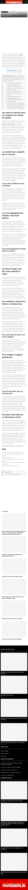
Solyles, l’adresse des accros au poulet (12, 618)
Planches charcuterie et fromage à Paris (12, 576)
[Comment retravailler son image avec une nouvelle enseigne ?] (14, 662)
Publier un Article (5, 753)
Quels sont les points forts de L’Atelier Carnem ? (13, 452)
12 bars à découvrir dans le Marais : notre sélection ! (13, 742)
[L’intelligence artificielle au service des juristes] (14, 790)
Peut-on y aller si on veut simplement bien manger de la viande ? (13, 463)
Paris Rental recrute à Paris (7, 695)
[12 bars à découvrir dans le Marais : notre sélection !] (14, 732)
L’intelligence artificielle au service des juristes (11, 800)
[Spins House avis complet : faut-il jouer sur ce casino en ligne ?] (14, 862)
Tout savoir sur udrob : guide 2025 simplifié (11, 767)
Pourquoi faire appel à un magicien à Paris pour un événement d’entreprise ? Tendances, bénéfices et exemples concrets (12, 823)
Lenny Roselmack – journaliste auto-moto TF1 (11, 772)
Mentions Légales (5, 751)
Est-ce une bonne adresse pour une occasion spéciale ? (12, 459)
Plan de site (3, 756)
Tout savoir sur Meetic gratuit (7, 775)
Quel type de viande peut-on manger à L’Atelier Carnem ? (12, 455)
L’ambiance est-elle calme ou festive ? (10, 465)
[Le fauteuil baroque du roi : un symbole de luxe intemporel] (14, 838)
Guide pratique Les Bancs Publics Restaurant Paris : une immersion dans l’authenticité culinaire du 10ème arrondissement (14, 533)
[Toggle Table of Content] (19, 71)
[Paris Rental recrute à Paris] (14, 685)
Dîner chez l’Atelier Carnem (13, 474)
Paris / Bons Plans (5, 11)
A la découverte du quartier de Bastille (12, 639)
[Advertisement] (14, 37)
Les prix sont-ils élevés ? (7, 457)
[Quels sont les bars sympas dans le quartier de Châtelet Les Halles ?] (14, 708)
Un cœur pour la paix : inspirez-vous (9, 770)
